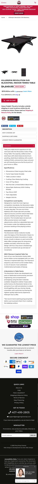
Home (3, 17)
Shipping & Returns (9, 136)
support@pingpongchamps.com (20, 417)
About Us (19, 388)
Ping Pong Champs (20, 445)
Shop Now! (19, 13)
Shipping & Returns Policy (19, 395)
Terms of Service (19, 398)
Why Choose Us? (8, 133)
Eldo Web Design (28, 447)
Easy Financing (19, 400)
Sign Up (33, 435)
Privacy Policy (19, 402)
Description (7, 129)
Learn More (19, 353)
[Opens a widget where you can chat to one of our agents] (25, 473)
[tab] (19, 146)
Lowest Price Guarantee (12, 140)
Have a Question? (19, 393)
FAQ (19, 390)
